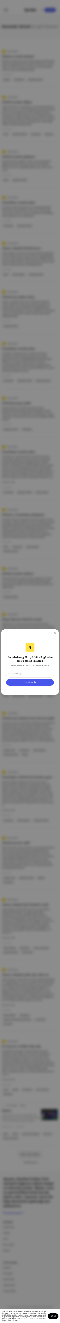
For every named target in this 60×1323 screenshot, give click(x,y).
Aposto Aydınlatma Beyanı (33, 1318)
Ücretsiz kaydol (30, 682)
